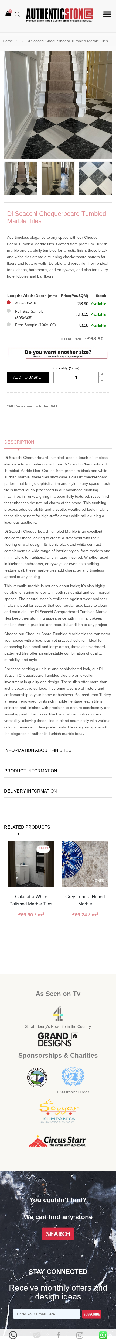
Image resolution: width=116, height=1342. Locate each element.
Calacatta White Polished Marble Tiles (31, 900)
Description (19, 442)
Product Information (30, 771)
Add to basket (28, 377)
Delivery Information (30, 791)
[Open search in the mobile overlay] (17, 14)
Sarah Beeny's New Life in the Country (58, 1026)
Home (8, 41)
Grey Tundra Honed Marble (85, 900)
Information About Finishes (37, 750)
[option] (58, 105)
